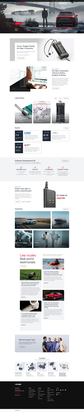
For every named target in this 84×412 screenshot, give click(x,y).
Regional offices (17, 395)
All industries (65, 209)
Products (29, 3)
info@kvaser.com (17, 393)
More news (66, 98)
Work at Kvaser (40, 395)
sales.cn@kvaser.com (41, 375)
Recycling (48, 396)
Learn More (18, 24)
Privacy (48, 397)
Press (39, 397)
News (39, 392)
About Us (52, 3)
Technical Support (32, 389)
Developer (47, 3)
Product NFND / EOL (50, 394)
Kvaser (55, 98)
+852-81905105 (51, 374)
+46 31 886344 (29, 374)
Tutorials (25, 24)
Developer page (65, 160)
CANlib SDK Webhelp (32, 391)
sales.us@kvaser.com (18, 375)
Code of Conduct (50, 399)
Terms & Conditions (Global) (50, 393)
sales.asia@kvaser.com (52, 375)
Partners (60, 98)
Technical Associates (41, 394)
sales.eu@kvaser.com (29, 375)
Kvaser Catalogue (41, 391)
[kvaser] (21, 3)
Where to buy (31, 392)
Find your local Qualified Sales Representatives (62, 374)
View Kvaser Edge (21, 58)
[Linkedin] (56, 389)
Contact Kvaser (31, 395)
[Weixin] (65, 389)
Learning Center (41, 3)
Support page (22, 346)
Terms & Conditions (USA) (50, 390)
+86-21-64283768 (40, 374)
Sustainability (40, 398)
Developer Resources (32, 394)
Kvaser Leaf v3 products (26, 201)
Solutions (34, 3)
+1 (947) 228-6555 (18, 374)
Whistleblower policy (50, 400)
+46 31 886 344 (17, 392)
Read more (18, 202)
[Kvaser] (18, 384)
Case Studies (23, 266)
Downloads (30, 397)
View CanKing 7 (56, 88)
